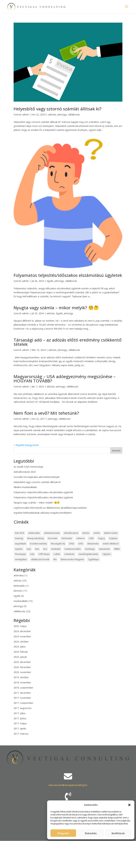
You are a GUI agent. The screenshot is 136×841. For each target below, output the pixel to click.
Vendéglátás (21, 559)
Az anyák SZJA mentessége (28, 466)
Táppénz (106, 554)
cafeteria (80, 538)
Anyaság (19, 538)
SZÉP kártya (43, 554)
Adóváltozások (71, 533)
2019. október (21, 677)
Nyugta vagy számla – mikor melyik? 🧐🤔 (56, 308)
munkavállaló (21, 601)
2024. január (20, 656)
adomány (19, 575)
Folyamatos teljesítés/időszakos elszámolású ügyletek (68, 275)
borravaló (52, 538)
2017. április (20, 728)
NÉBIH (117, 549)
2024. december (22, 631)
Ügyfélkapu (93, 559)
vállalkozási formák (40, 559)
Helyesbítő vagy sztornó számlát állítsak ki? (58, 109)
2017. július (20, 713)
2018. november (22, 682)
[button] (129, 805)
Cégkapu (113, 538)
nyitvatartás (104, 549)
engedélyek (20, 543)
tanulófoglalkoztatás (88, 554)
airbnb (97, 533)
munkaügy (90, 549)
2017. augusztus (23, 708)
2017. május (20, 723)
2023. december (22, 662)
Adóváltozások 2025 (25, 471)
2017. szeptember (23, 702)
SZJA (32, 554)
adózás (52, 114)
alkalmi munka (110, 533)
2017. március (21, 733)
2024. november (22, 636)
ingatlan (19, 549)
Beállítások (118, 833)
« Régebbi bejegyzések (26, 445)
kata (37, 549)
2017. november (22, 697)
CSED (91, 538)
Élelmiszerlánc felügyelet (72, 559)
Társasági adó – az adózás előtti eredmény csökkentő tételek (68, 342)
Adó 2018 (19, 533)
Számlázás (69, 554)
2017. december (22, 692)
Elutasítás (91, 833)
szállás (57, 554)
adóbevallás (34, 533)
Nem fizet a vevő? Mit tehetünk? (46, 413)
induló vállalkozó (111, 543)
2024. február (21, 651)
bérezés (18, 590)
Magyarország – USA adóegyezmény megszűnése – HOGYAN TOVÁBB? (65, 378)
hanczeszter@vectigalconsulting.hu (68, 785)
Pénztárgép (20, 554)
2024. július (20, 646)
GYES (80, 543)
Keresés (116, 450)
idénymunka (93, 543)
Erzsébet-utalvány (38, 543)
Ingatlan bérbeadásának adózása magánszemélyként (43, 512)
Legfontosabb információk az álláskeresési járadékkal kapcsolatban (50, 507)
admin (25, 114)
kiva (45, 549)
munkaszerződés (73, 549)
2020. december (22, 667)
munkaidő (55, 549)
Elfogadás (63, 833)
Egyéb (50, 280)
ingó (29, 549)
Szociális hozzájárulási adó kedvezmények (37, 477)
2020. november (22, 672)
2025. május (20, 626)
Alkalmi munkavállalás (25, 487)
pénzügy (62, 114)
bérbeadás (67, 538)
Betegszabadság (35, 538)
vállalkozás (74, 114)
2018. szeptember (23, 687)
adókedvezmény (52, 533)
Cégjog (101, 538)
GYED (71, 543)
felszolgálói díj (58, 543)
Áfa (55, 559)
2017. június (20, 718)
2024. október (21, 641)
